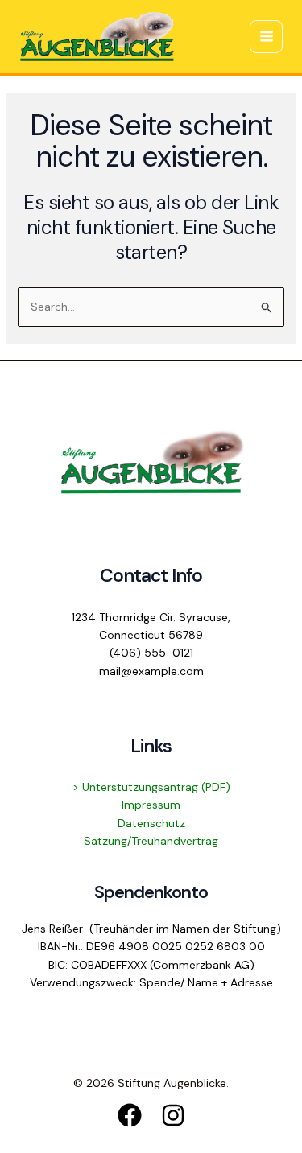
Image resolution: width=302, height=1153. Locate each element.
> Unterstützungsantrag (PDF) (151, 787)
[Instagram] (173, 1115)
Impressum (151, 804)
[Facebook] (130, 1115)
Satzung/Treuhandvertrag (151, 841)
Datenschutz (151, 823)
